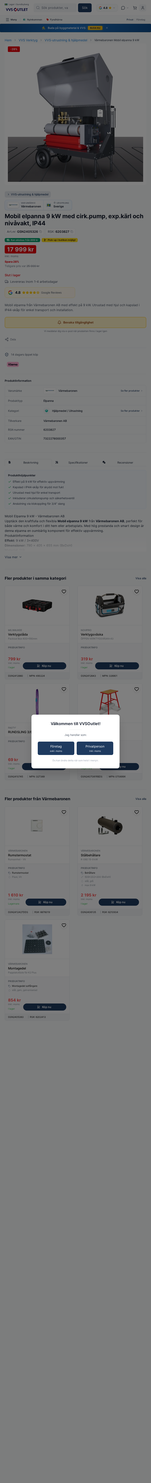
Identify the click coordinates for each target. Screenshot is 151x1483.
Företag (56, 748)
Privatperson (95, 748)
